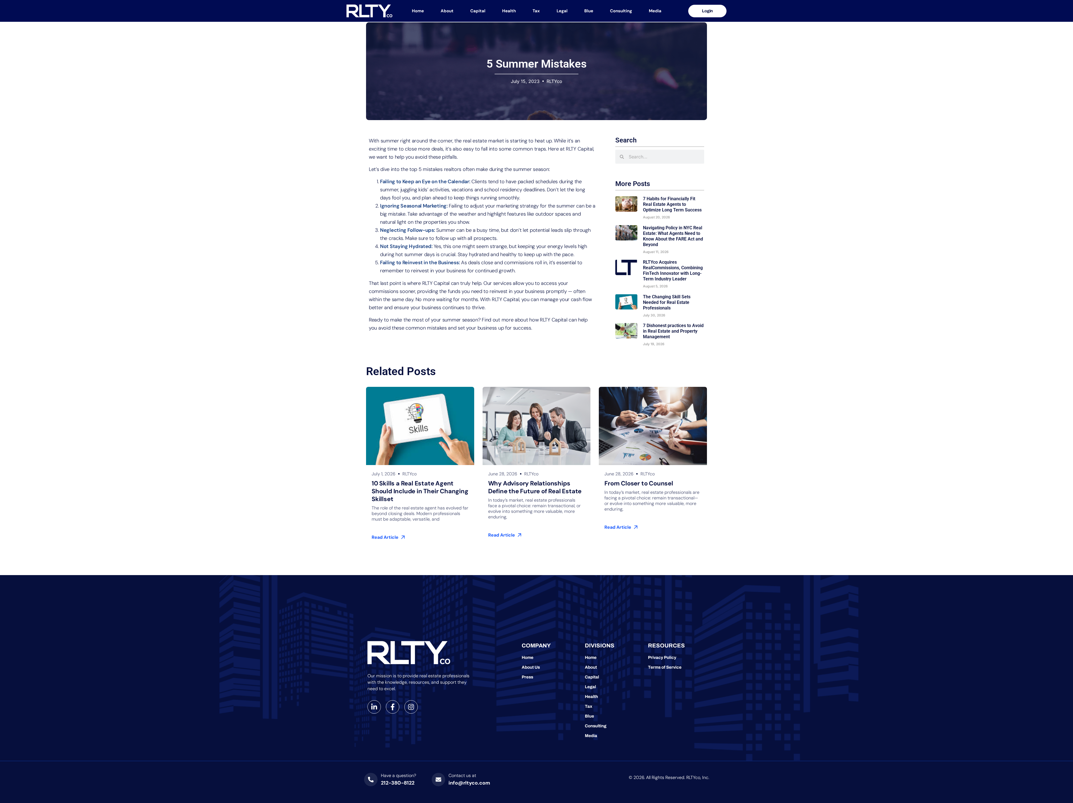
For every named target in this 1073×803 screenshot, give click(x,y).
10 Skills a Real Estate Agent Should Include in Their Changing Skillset (420, 491)
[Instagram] (411, 707)
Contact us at (462, 775)
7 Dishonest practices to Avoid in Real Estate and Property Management (673, 331)
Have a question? (398, 775)
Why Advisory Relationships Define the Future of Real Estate (535, 487)
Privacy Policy (662, 657)
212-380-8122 (397, 783)
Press (527, 677)
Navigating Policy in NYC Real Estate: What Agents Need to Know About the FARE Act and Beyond (673, 236)
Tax (536, 11)
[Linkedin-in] (374, 707)
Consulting (621, 11)
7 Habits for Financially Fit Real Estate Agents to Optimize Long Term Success (673, 204)
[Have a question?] (371, 779)
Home (418, 11)
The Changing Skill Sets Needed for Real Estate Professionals (666, 302)
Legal (562, 11)
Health (509, 11)
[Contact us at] (438, 779)
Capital (477, 11)
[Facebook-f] (392, 707)
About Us (531, 667)
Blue (588, 11)
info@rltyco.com (469, 783)
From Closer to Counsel (638, 483)
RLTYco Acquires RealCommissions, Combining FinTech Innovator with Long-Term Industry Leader (673, 270)
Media (655, 11)
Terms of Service (665, 667)
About (447, 11)
